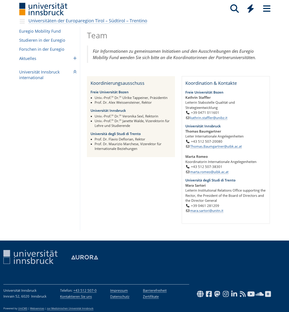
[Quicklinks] (250, 8)
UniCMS (22, 308)
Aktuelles (27, 58)
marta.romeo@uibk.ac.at (209, 172)
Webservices (37, 308)
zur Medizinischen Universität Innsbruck (70, 308)
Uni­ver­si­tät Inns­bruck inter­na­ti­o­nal (39, 74)
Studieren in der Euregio (42, 40)
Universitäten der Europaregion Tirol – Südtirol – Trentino (87, 21)
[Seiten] (267, 8)
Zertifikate (151, 296)
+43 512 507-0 (85, 290)
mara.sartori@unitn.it (206, 210)
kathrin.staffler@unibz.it (208, 117)
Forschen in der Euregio (41, 49)
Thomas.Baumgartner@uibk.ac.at (216, 146)
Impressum (119, 290)
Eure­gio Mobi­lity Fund (40, 31)
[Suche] (234, 8)
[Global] (250, 9)
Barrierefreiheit (155, 290)
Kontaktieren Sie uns (76, 296)
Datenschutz (119, 296)
